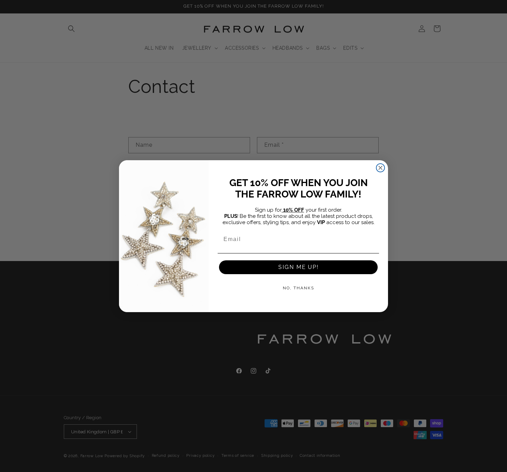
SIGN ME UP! (298, 267)
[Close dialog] (380, 168)
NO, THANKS (298, 288)
